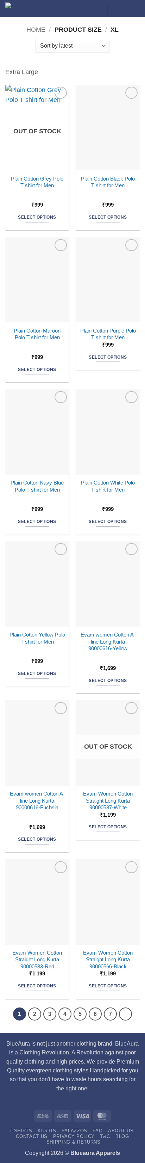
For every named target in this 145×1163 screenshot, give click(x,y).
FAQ (97, 1130)
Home (35, 29)
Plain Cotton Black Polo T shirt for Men (108, 182)
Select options (37, 217)
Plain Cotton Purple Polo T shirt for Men (108, 334)
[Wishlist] (98, 9)
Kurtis (47, 1130)
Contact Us (32, 1136)
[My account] (80, 9)
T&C (105, 1136)
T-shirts (21, 1130)
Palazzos (74, 1130)
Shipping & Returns (73, 1142)
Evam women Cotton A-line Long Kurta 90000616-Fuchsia (37, 800)
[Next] (125, 1014)
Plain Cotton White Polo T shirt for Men (108, 486)
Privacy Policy (74, 1136)
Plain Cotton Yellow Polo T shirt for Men (37, 638)
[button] (116, 9)
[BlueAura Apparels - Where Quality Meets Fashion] (14, 8)
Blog (122, 1136)
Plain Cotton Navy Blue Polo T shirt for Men (37, 486)
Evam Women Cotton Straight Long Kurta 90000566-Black (108, 959)
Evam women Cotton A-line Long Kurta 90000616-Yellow (108, 641)
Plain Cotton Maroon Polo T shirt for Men (37, 334)
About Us (120, 1130)
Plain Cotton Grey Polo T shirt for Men (37, 182)
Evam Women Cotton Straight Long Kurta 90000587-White (108, 800)
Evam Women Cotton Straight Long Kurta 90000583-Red (37, 959)
